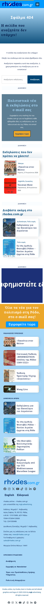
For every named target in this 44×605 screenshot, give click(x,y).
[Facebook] (5, 488)
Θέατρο (21, 163)
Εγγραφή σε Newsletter (16, 567)
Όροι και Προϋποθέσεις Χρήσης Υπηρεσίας (20, 573)
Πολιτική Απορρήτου (15, 580)
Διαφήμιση (11, 561)
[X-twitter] (13, 488)
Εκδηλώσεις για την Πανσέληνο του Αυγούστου (27, 228)
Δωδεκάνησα (21, 221)
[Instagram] (9, 488)
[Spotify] (34, 488)
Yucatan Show (25, 184)
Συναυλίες (29, 181)
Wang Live (22, 389)
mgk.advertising (25, 504)
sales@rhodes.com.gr (12, 540)
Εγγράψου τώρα (22, 134)
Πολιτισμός (31, 221)
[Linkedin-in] (30, 488)
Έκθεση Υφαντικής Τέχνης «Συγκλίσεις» (26, 376)
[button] (37, 4)
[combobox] (14, 79)
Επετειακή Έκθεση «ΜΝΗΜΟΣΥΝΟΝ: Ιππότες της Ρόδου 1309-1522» (26, 358)
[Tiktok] (21, 488)
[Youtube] (17, 488)
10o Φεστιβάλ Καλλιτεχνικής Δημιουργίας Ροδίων (24, 445)
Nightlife (21, 181)
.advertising (35, 592)
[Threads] (26, 488)
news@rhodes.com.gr (21, 534)
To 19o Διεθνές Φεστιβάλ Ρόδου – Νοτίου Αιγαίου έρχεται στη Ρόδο (26, 250)
